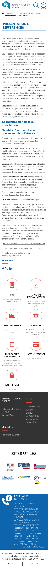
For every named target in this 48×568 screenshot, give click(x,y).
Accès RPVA (8, 415)
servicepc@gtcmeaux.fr (25, 514)
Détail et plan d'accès (33, 547)
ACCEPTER (35, 564)
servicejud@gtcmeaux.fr (26, 520)
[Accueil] (3, 13)
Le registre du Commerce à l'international (32, 419)
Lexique (29, 413)
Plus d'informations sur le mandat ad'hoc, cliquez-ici (24, 244)
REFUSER (12, 564)
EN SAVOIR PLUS (37, 559)
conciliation (25, 69)
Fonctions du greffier (11, 435)
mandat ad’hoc (10, 69)
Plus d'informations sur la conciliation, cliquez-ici (24, 248)
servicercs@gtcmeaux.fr (26, 509)
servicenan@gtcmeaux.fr (26, 525)
